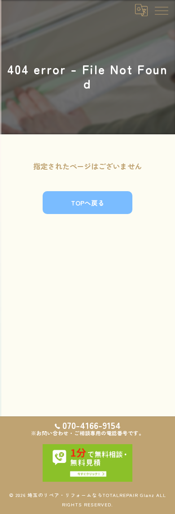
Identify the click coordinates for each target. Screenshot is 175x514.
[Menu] (161, 10)
